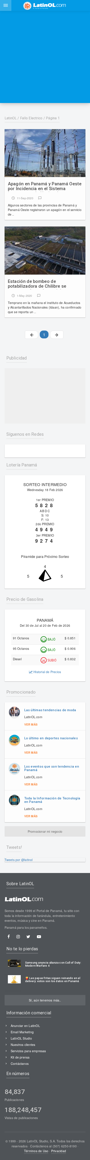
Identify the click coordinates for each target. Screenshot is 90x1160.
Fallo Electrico (31, 118)
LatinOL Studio (21, 1038)
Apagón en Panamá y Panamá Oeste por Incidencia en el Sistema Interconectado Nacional (44, 186)
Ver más (31, 724)
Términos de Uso (36, 1151)
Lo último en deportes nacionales (51, 738)
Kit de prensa (20, 1057)
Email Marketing (22, 1032)
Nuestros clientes (23, 1044)
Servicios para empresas (28, 1051)
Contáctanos (20, 1063)
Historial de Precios (47, 672)
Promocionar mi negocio (45, 831)
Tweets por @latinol (19, 860)
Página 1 (53, 118)
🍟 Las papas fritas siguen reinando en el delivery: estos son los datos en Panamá (52, 980)
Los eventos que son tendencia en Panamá (51, 768)
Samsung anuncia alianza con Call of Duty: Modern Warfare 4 (53, 964)
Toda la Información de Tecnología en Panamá (52, 800)
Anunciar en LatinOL (25, 1025)
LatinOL (11, 118)
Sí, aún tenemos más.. (45, 1000)
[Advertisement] (45, 57)
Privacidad (58, 1151)
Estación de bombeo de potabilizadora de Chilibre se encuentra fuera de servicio (37, 284)
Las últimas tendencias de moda (50, 710)
